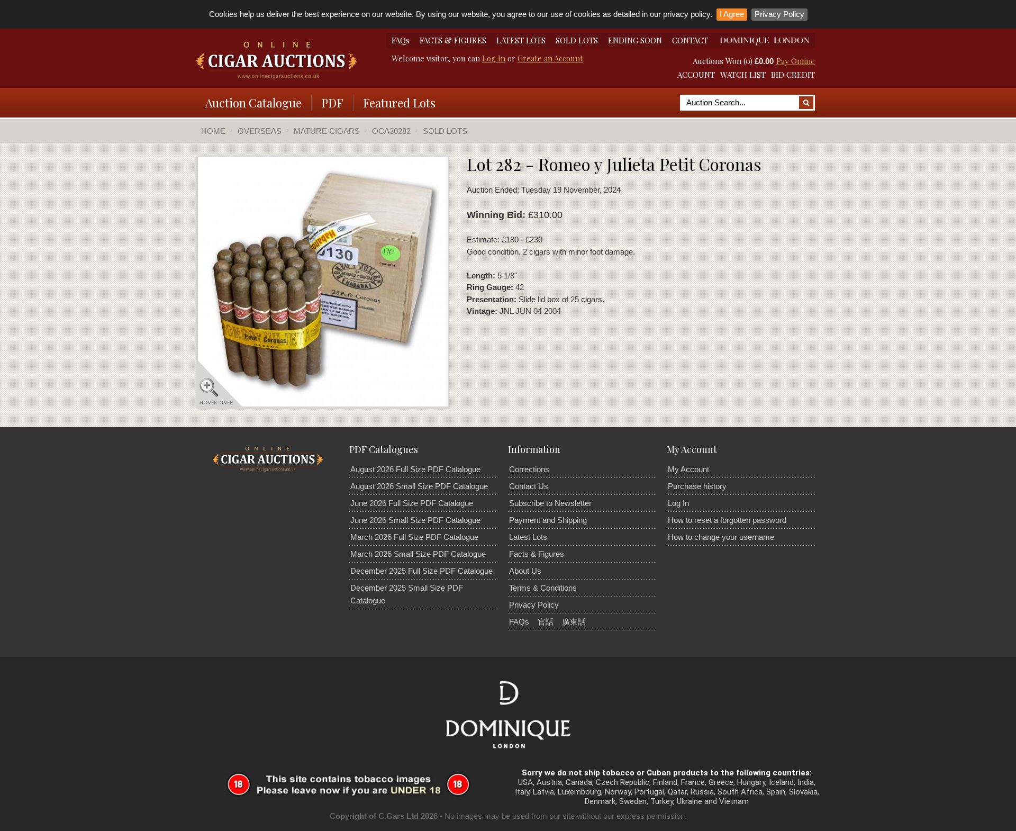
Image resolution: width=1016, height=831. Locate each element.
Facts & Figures (536, 553)
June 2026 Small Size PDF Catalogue (415, 520)
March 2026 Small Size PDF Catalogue (418, 553)
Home (213, 131)
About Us (525, 570)
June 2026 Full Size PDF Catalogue (411, 503)
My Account (688, 469)
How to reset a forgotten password (727, 520)
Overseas (260, 131)
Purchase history (697, 486)
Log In (493, 58)
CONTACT (690, 40)
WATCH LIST (743, 74)
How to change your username (721, 536)
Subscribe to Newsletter (550, 503)
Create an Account (550, 58)
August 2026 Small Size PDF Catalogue (419, 486)
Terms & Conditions (543, 587)
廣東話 (574, 621)
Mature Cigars (327, 131)
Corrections (529, 469)
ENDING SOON (635, 40)
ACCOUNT (696, 74)
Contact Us (528, 486)
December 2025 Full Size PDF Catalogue (421, 570)
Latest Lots (528, 536)
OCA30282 (391, 131)
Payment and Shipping (548, 520)
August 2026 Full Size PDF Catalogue (415, 469)
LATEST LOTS (521, 40)
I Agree (732, 14)
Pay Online (795, 61)
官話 (546, 621)
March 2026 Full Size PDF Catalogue (414, 536)
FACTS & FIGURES (453, 40)
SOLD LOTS (577, 40)
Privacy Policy (779, 14)
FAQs (401, 40)
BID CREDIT (793, 74)
